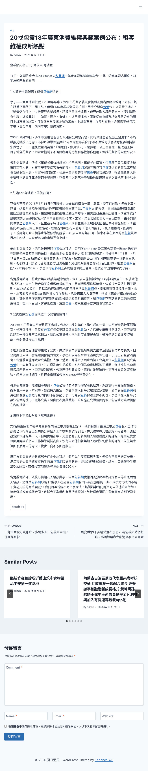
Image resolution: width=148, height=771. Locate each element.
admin (17, 55)
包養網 (60, 76)
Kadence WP (104, 760)
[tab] (67, 621)
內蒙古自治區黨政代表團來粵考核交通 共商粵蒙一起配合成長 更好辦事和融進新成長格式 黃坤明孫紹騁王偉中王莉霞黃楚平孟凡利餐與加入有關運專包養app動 (110, 589)
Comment (14, 667)
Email (59, 716)
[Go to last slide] (10, 594)
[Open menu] (140, 7)
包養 (106, 107)
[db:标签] (18, 506)
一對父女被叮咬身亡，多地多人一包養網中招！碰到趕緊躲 (36, 531)
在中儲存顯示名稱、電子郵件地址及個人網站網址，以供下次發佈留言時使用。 (59, 726)
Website (108, 716)
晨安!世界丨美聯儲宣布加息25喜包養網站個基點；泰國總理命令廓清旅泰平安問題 (112, 531)
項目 (12, 30)
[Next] (138, 594)
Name (11, 716)
